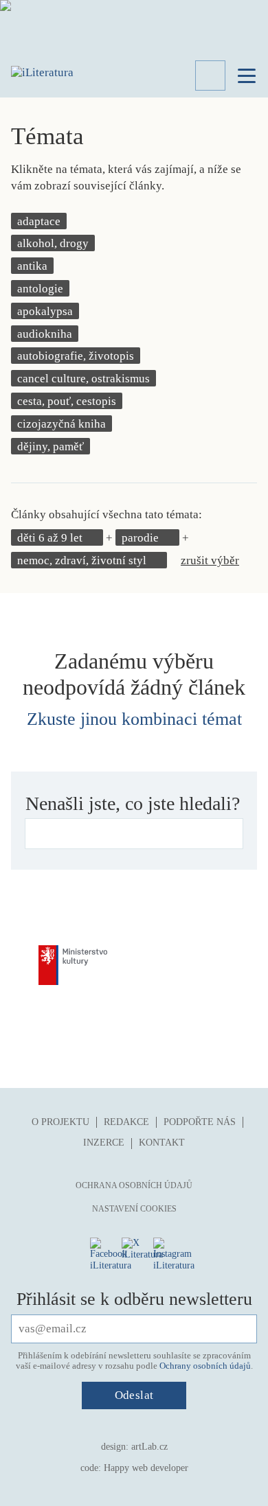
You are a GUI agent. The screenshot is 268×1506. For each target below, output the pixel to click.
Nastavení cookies (134, 1209)
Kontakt (162, 1142)
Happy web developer (146, 1468)
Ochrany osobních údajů (205, 1365)
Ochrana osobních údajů (134, 1185)
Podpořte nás (200, 1122)
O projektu (60, 1122)
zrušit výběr (210, 560)
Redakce (126, 1122)
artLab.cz (149, 1446)
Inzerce (103, 1142)
